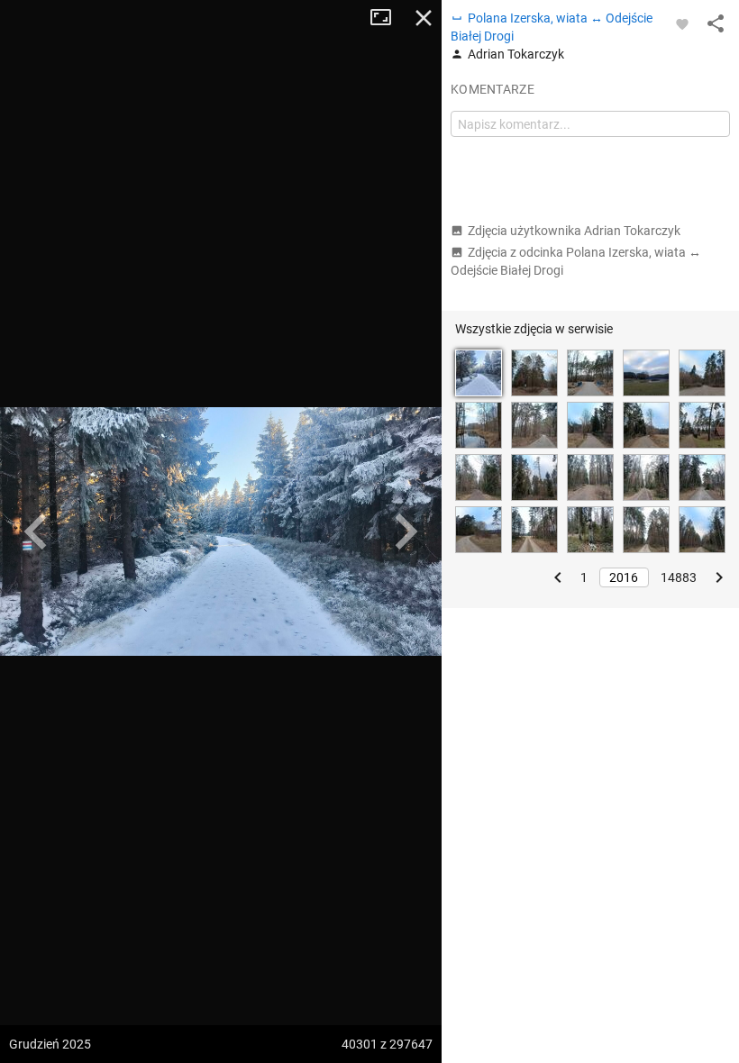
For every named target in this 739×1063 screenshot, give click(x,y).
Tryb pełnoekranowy (388, 18)
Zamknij (424, 18)
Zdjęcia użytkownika (574, 230)
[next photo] (406, 531)
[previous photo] (36, 531)
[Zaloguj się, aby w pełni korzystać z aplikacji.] (682, 23)
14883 (679, 577)
